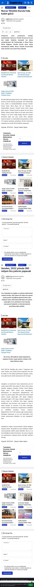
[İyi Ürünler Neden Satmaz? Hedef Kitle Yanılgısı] (25, 185)
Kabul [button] (30, 584)
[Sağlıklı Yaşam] (14, 2)
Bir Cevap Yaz (7, 219)
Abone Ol (24, 143)
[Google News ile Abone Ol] (6, 28)
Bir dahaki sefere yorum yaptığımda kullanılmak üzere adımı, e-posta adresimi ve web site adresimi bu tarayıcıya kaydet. (17, 253)
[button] (28, 2)
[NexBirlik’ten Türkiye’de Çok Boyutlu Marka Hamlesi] (8, 69)
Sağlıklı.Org (9, 19)
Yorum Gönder (7, 259)
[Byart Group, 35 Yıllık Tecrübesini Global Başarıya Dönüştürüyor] (25, 69)
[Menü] (2, 2)
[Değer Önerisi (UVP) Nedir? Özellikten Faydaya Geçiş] (8, 87)
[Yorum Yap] (2, 32)
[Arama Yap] (25, 2)
